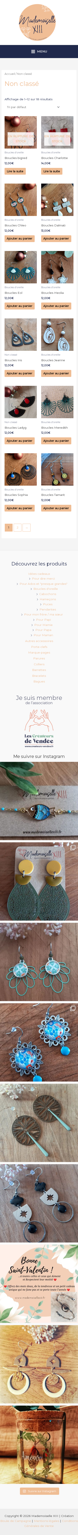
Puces (47, 604)
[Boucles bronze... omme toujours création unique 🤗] (39, 1123)
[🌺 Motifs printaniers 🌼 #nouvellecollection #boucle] (39, 1042)
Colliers (39, 664)
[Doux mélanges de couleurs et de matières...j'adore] (39, 881)
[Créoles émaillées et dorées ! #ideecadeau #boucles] (39, 1364)
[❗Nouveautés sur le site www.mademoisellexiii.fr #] (39, 1203)
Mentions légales (46, 1521)
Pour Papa (43, 630)
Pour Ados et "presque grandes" (43, 583)
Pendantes (47, 609)
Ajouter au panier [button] (19, 238)
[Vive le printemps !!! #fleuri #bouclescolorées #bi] (39, 962)
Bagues (39, 681)
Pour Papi (43, 619)
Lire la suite (15, 171)
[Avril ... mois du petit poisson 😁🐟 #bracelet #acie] (39, 801)
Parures (39, 658)
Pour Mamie (43, 625)
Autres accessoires (39, 641)
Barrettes (39, 670)
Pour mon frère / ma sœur (43, 614)
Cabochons (47, 594)
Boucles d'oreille (45, 588)
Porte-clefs (39, 647)
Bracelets (39, 675)
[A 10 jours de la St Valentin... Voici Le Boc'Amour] (39, 1445)
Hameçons (48, 599)
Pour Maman (43, 635)
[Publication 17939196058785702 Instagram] (39, 1284)
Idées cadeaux (39, 573)
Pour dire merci (43, 578)
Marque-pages (39, 652)
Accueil (10, 73)
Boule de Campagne (15, 1521)
